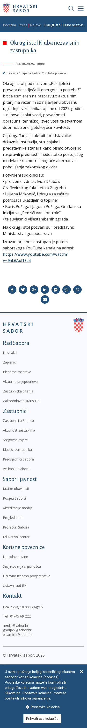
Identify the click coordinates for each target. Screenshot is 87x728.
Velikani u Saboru (16, 469)
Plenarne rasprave (17, 372)
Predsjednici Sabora (18, 459)
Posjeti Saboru (14, 498)
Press (23, 25)
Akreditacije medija (18, 508)
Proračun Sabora (16, 527)
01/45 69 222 (20, 616)
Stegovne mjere (15, 440)
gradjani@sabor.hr (17, 630)
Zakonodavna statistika (21, 400)
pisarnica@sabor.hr (18, 634)
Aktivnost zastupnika (19, 430)
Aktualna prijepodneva (20, 381)
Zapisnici (9, 362)
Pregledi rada (13, 517)
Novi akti (10, 352)
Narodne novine (15, 556)
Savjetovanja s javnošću (22, 566)
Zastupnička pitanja (18, 391)
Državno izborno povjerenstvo (27, 576)
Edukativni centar (16, 537)
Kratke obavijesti (16, 488)
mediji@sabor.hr (15, 625)
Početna (9, 25)
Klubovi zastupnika (17, 449)
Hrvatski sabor (25, 8)
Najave (35, 25)
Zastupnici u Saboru (18, 420)
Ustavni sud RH (15, 585)
